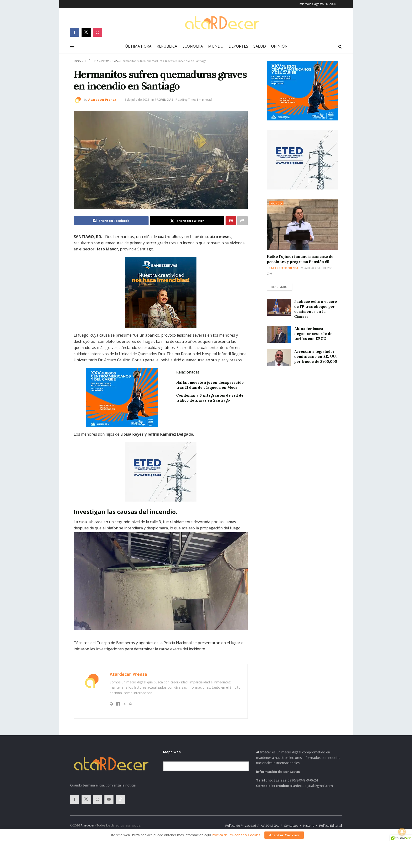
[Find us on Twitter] (86, 32)
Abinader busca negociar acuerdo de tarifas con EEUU (313, 333)
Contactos (291, 825)
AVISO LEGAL (270, 825)
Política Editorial (330, 825)
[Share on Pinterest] (231, 220)
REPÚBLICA (167, 46)
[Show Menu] (72, 46)
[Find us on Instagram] (97, 32)
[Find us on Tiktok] (120, 799)
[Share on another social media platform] (242, 220)
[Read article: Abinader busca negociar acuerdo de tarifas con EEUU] (279, 334)
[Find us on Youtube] (108, 799)
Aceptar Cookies (284, 835)
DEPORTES (238, 46)
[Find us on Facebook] (74, 32)
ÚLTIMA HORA (138, 46)
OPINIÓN (279, 46)
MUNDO (215, 46)
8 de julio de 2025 (136, 99)
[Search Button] (340, 46)
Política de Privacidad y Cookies (236, 835)
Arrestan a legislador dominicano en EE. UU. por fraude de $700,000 (315, 356)
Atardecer (263, 752)
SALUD (259, 46)
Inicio (77, 61)
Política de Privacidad (240, 825)
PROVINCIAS (109, 61)
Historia (308, 825)
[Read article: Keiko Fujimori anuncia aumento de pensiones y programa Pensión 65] (302, 224)
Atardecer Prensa (102, 99)
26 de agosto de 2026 (318, 268)
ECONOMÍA (192, 46)
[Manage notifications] (402, 832)
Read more (281, 286)
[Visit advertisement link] (161, 292)
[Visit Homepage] (222, 23)
